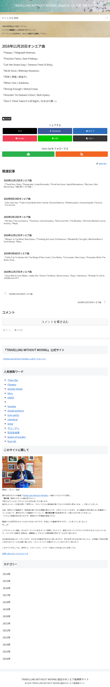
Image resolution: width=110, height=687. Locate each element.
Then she (13, 380)
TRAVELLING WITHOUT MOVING (35, 495)
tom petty (13, 415)
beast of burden (17, 437)
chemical (13, 419)
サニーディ (13, 428)
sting (10, 423)
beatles (12, 406)
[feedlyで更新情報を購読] (28, 154)
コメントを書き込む (55, 321)
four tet (12, 441)
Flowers (12, 384)
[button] (107, 17)
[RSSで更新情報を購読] (82, 154)
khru (10, 393)
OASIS (11, 397)
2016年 (7, 118)
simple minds (15, 389)
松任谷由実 (14, 432)
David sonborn (16, 410)
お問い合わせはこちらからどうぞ (15, 553)
